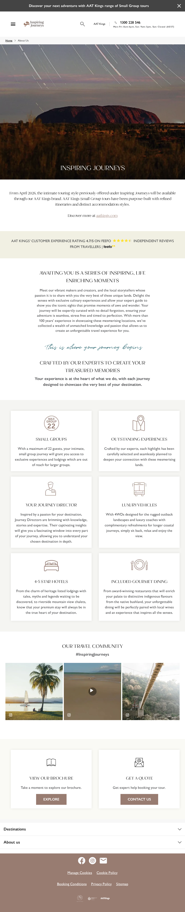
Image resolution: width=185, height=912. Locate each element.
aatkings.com (107, 215)
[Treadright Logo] (92, 898)
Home (8, 40)
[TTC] (79, 898)
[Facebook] (83, 860)
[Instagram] (94, 860)
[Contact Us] (103, 860)
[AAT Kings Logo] (105, 898)
